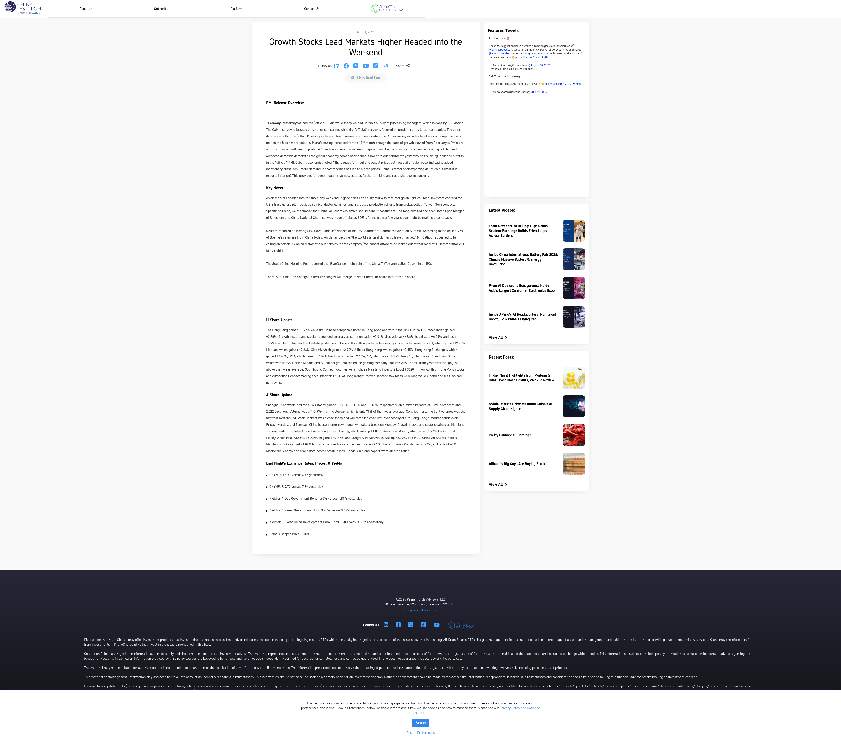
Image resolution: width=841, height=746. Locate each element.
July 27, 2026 (539, 92)
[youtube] (366, 66)
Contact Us (311, 9)
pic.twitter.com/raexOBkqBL (531, 57)
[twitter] (355, 66)
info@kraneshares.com (420, 610)
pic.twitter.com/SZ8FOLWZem (563, 84)
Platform (236, 9)
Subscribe (161, 9)
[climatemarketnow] (461, 625)
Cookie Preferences (420, 732)
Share (400, 66)
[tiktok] (375, 66)
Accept (421, 722)
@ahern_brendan (499, 53)
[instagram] (385, 66)
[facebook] (346, 66)
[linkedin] (336, 66)
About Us (86, 9)
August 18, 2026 (540, 65)
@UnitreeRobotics (499, 49)
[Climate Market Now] (387, 9)
